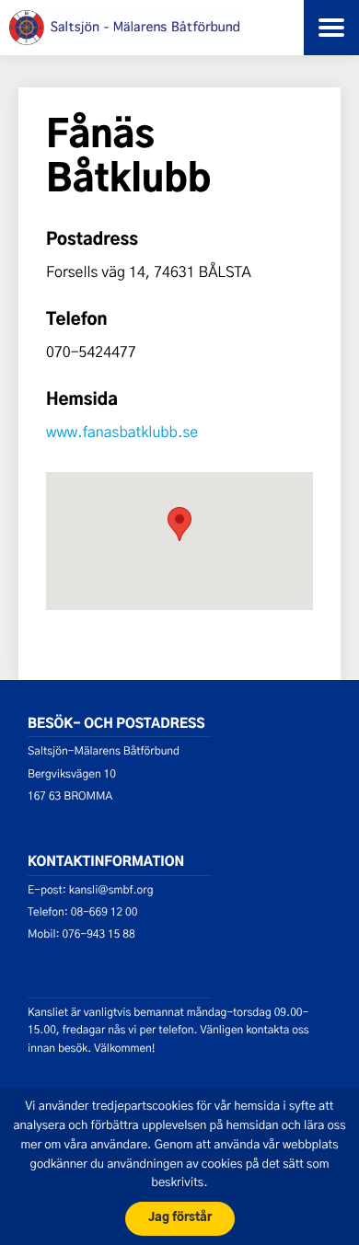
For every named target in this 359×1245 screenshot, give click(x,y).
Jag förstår (180, 1218)
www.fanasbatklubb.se (122, 432)
